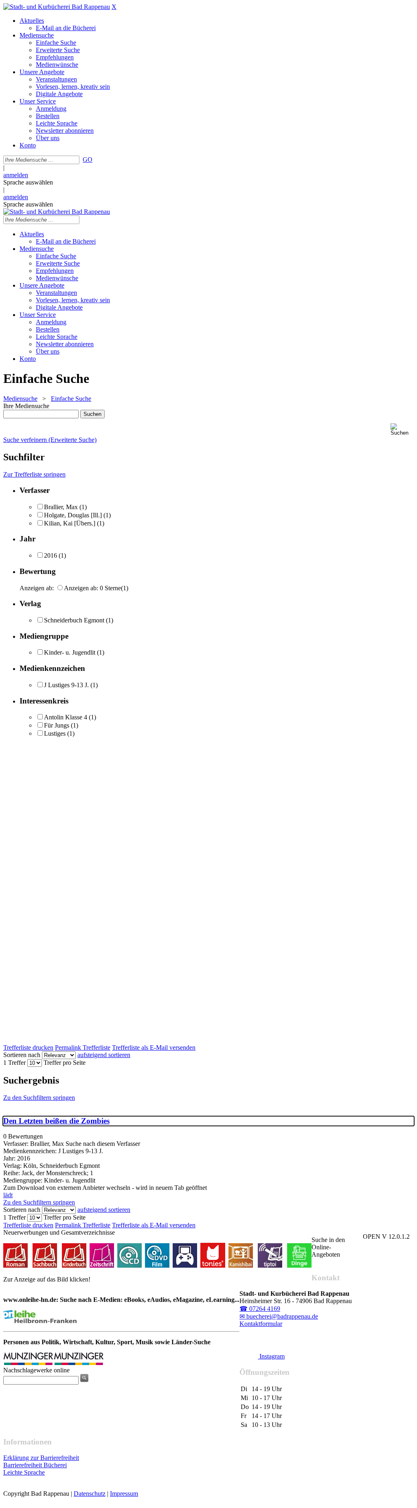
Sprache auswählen (28, 182)
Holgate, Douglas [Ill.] (73, 515)
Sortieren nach (21, 1054)
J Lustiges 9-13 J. (66, 684)
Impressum (124, 1493)
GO (87, 159)
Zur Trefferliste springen (34, 474)
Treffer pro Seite (65, 1062)
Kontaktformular (260, 1323)
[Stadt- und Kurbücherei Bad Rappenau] (56, 6)
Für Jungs (56, 725)
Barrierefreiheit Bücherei (35, 1465)
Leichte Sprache (24, 1472)
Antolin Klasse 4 (65, 717)
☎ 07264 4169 (259, 1308)
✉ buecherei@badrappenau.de (278, 1316)
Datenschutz (89, 1493)
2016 (50, 555)
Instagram (271, 1356)
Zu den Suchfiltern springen (39, 1097)
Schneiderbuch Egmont (74, 620)
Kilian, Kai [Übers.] (69, 523)
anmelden (15, 174)
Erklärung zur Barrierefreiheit (41, 1457)
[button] (402, 429)
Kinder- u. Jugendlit (69, 652)
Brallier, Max (61, 506)
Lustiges (55, 733)
